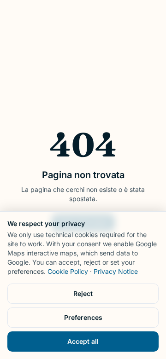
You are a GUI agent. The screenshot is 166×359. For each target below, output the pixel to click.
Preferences (83, 317)
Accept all (83, 341)
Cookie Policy (67, 271)
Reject (83, 293)
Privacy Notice (116, 271)
